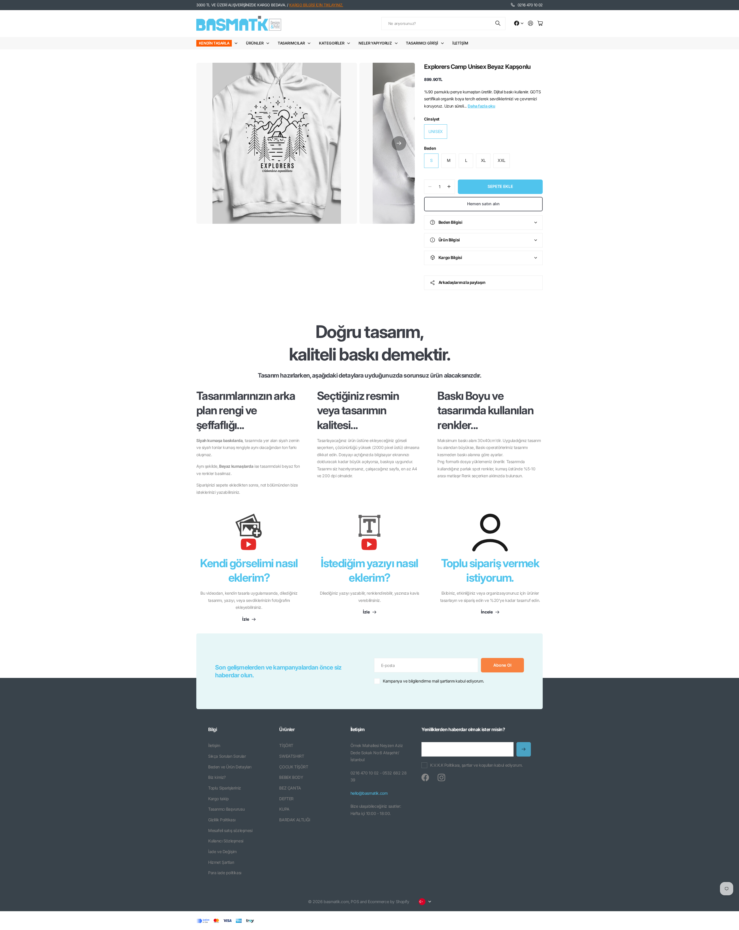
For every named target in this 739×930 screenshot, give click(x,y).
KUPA (284, 809)
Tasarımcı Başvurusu (226, 809)
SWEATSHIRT (291, 756)
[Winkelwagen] (540, 23)
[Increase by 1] (449, 187)
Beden (430, 148)
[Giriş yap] (530, 23)
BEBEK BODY (291, 777)
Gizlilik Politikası (221, 819)
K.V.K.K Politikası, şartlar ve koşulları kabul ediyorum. (476, 765)
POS (355, 901)
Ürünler (254, 43)
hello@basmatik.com (368, 793)
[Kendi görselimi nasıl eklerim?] (249, 535)
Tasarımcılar (291, 43)
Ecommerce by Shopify (388, 901)
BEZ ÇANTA (290, 787)
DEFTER (286, 798)
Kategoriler (331, 43)
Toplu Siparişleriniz (224, 787)
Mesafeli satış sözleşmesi (230, 830)
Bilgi (212, 729)
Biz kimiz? (217, 777)
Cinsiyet (431, 119)
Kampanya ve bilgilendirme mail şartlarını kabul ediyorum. (433, 680)
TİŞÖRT (286, 745)
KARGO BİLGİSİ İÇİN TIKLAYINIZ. (316, 5)
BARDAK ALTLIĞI (294, 819)
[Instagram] (441, 777)
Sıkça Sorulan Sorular (227, 756)
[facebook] (425, 777)
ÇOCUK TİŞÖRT (293, 766)
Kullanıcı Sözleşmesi (225, 840)
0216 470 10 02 (530, 5)
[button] (399, 143)
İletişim (460, 43)
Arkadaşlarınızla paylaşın (462, 282)
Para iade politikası (224, 872)
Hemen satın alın (483, 203)
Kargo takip (218, 798)
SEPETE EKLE (500, 186)
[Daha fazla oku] (518, 23)
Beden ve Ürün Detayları (229, 766)
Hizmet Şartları (221, 862)
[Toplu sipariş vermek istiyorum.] (490, 532)
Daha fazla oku (481, 105)
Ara (498, 23)
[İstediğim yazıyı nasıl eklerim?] (369, 535)
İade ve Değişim (222, 851)
